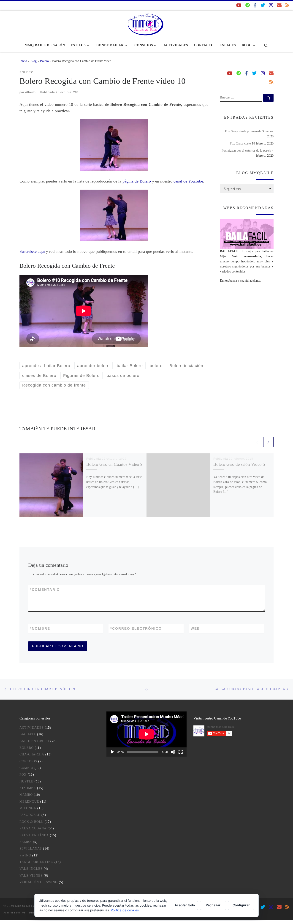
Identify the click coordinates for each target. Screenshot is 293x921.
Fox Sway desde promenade (243, 131)
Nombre (40, 628)
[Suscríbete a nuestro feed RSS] (287, 5)
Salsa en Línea (34, 835)
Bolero (44, 61)
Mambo (26, 794)
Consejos (28, 761)
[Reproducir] (112, 752)
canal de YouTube (188, 181)
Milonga (27, 808)
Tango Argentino (36, 862)
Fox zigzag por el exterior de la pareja (246, 150)
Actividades (31, 727)
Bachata (27, 734)
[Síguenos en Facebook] (255, 5)
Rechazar (213, 905)
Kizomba (27, 788)
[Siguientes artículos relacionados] (268, 442)
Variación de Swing (38, 882)
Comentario (45, 589)
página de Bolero (136, 181)
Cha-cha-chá (31, 754)
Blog (33, 61)
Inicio (23, 61)
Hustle (26, 781)
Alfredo (30, 92)
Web (195, 628)
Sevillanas (30, 848)
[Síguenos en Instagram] (271, 5)
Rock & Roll (31, 821)
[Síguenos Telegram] (247, 5)
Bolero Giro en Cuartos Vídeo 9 (114, 464)
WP (24, 912)
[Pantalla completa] (180, 752)
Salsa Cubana (32, 828)
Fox (23, 774)
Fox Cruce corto (240, 143)
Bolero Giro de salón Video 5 (239, 464)
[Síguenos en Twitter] (262, 5)
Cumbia (26, 768)
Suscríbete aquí (32, 251)
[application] (146, 734)
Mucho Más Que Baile (31, 905)
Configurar (241, 905)
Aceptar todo (185, 905)
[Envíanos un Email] (279, 5)
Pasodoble (29, 815)
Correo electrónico (136, 628)
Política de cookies (125, 910)
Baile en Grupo (34, 741)
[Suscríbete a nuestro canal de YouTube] (238, 5)
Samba (25, 842)
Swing (25, 855)
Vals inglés (31, 868)
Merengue (29, 801)
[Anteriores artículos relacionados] (257, 442)
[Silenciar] (173, 752)
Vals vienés (31, 875)
